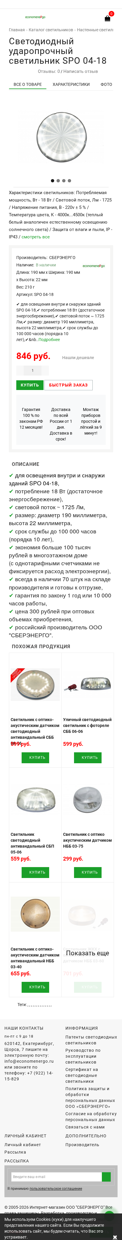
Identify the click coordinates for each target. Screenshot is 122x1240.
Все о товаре (28, 84)
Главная (17, 29)
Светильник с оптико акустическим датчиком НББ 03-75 (87, 840)
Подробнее (49, 339)
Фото (106, 84)
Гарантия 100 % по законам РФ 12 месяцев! (31, 418)
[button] (52, 180)
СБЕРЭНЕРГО (62, 257)
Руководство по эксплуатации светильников (83, 1056)
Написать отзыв (80, 71)
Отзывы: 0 (48, 71)
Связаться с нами (85, 1127)
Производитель (82, 1144)
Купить (30, 385)
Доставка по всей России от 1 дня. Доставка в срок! (61, 424)
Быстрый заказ (68, 385)
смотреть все (36, 237)
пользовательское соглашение (56, 1189)
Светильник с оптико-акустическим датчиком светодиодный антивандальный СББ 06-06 (35, 731)
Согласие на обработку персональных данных (91, 1116)
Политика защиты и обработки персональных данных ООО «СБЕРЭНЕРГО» (90, 1097)
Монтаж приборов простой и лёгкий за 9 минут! (91, 421)
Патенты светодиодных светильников (91, 1040)
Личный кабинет (22, 1144)
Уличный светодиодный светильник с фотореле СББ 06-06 (87, 725)
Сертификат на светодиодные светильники (81, 1075)
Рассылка (15, 1152)
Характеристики (71, 84)
